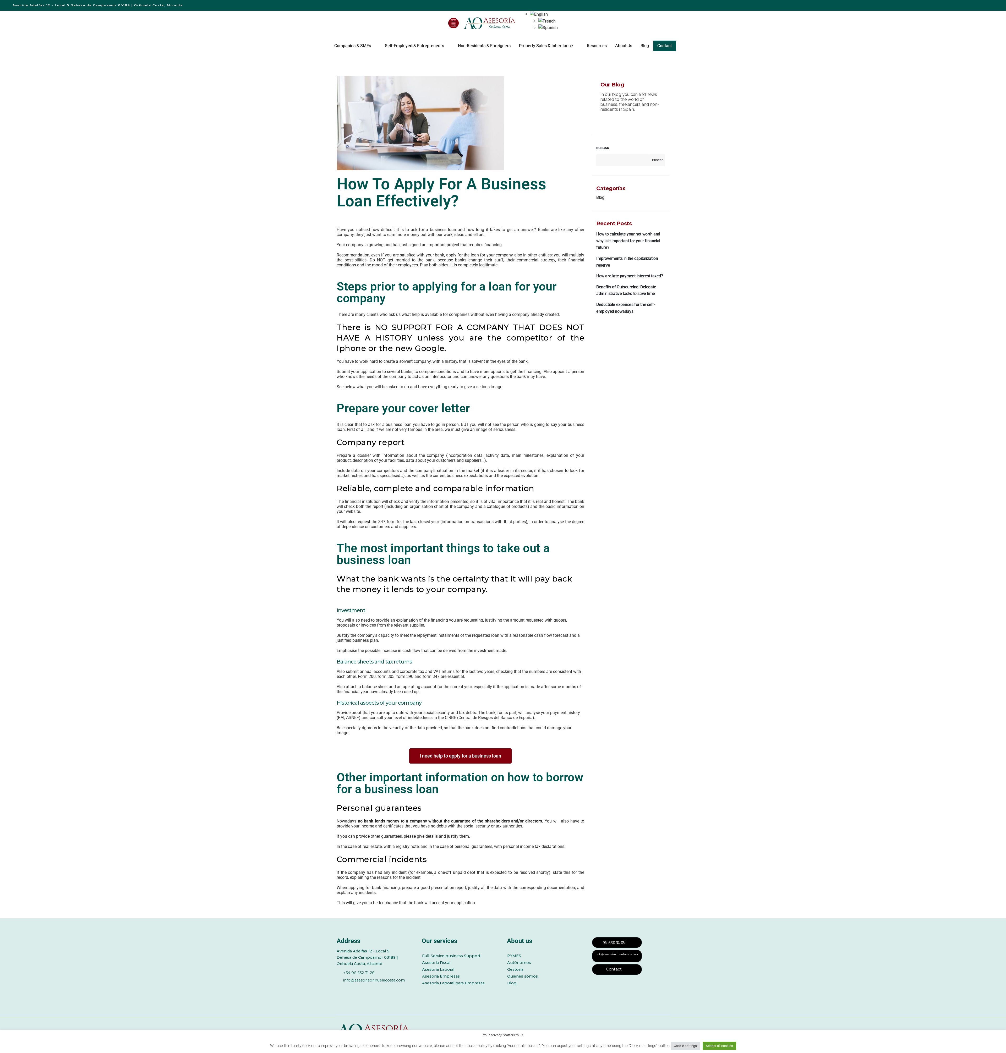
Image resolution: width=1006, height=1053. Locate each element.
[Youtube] (368, 989)
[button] (539, 14)
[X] (353, 989)
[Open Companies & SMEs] (374, 46)
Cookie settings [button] (685, 1046)
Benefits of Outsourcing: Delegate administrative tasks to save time (626, 290)
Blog (600, 197)
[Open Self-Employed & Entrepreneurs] (447, 46)
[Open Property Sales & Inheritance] (576, 46)
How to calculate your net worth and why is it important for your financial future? (628, 241)
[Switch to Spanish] (548, 27)
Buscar (602, 148)
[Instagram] (382, 989)
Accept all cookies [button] (719, 1046)
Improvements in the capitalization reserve (627, 262)
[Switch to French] (548, 21)
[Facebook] (339, 989)
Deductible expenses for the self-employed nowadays (625, 308)
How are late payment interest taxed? (629, 275)
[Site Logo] (490, 23)
